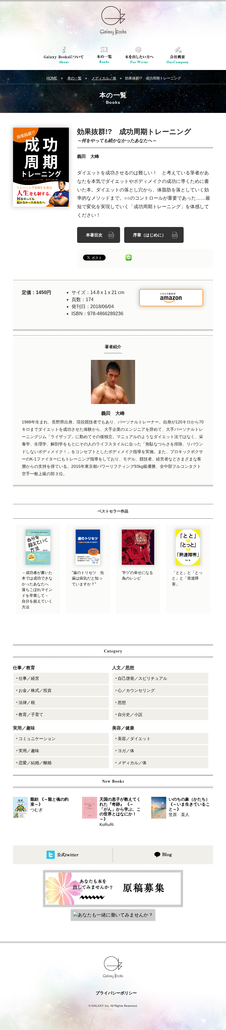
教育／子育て (31, 714)
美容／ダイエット (134, 738)
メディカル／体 (104, 78)
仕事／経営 (29, 678)
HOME (51, 78)
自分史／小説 (130, 714)
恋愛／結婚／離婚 (35, 762)
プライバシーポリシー (116, 993)
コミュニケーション (37, 738)
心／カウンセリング (136, 690)
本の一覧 (74, 78)
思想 (122, 702)
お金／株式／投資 (35, 690)
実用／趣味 (29, 750)
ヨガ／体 (126, 750)
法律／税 (27, 702)
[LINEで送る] (129, 257)
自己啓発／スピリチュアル (142, 678)
